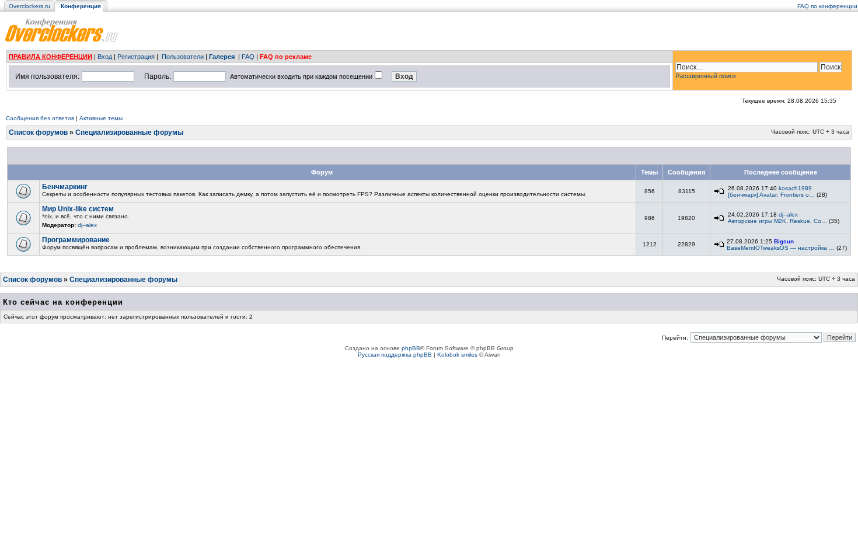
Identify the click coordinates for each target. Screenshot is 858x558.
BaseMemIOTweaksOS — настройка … (781, 248)
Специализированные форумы (129, 132)
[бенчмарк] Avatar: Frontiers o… (771, 194)
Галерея (222, 56)
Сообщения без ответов (40, 118)
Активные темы (101, 118)
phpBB (411, 348)
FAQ (248, 56)
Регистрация (136, 56)
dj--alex (87, 225)
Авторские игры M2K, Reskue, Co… (777, 221)
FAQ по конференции (827, 6)
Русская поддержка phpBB (395, 354)
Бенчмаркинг (65, 187)
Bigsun (784, 241)
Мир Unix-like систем (78, 209)
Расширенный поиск (705, 75)
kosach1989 (795, 188)
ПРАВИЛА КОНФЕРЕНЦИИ (50, 56)
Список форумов (38, 132)
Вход (104, 56)
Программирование (76, 240)
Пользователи (183, 56)
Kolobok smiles (457, 354)
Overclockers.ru (29, 6)
